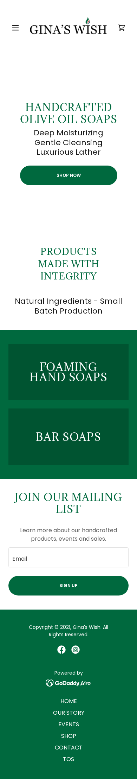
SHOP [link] (68, 736)
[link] (68, 27)
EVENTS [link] (68, 724)
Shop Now (69, 175)
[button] (17, 28)
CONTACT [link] (69, 747)
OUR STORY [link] (68, 713)
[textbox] (68, 557)
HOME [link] (68, 701)
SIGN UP (68, 585)
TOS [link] (68, 759)
